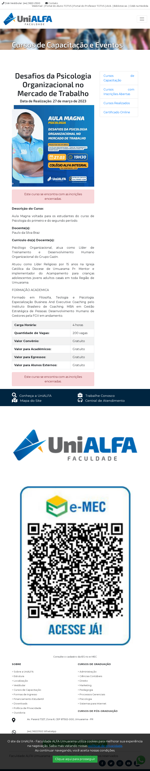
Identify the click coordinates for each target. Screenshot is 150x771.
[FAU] (75, 437)
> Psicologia (85, 699)
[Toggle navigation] (142, 19)
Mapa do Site (30, 400)
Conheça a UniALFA (35, 396)
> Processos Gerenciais (91, 694)
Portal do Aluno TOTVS (58, 6)
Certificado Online (117, 112)
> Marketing (84, 685)
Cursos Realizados (117, 103)
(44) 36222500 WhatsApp (41, 731)
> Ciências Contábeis (90, 676)
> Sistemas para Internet (92, 703)
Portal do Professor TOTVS (89, 6)
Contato (53, 3)
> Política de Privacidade (26, 708)
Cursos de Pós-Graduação (98, 711)
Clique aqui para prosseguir (75, 759)
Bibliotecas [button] (120, 6)
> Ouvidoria (18, 712)
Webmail (37, 6)
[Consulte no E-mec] (75, 558)
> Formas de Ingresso (24, 694)
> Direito (83, 680)
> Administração (87, 671)
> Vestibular (18, 685)
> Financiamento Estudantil (28, 699)
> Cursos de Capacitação (26, 690)
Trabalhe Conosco (99, 396)
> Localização (20, 680)
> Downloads (19, 703)
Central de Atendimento (104, 400)
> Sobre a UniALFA (22, 671)
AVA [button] (108, 6)
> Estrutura (18, 676)
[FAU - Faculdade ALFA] (27, 19)
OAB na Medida (139, 6)
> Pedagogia (85, 690)
